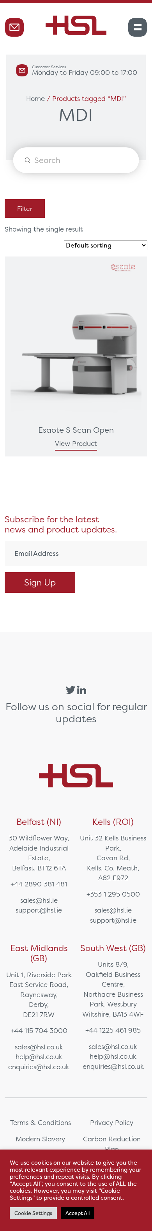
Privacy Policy (111, 1122)
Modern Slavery (40, 1139)
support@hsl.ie (39, 910)
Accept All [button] (77, 1213)
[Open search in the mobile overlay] (76, 160)
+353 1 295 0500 (113, 894)
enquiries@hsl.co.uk (38, 1067)
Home (35, 98)
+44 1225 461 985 (113, 1030)
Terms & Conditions (40, 1122)
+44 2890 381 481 (39, 884)
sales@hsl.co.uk (39, 1047)
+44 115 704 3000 (39, 1030)
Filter (24, 208)
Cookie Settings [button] (33, 1213)
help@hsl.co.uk (39, 1056)
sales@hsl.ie (39, 900)
